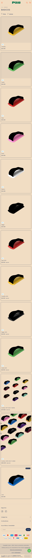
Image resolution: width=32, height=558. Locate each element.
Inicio (2, 7)
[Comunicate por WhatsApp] (29, 550)
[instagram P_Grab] (2, 511)
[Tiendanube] (16, 552)
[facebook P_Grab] (6, 511)
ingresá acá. (27, 547)
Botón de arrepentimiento (16, 549)
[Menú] (2, 2)
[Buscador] (27, 2)
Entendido (27, 556)
